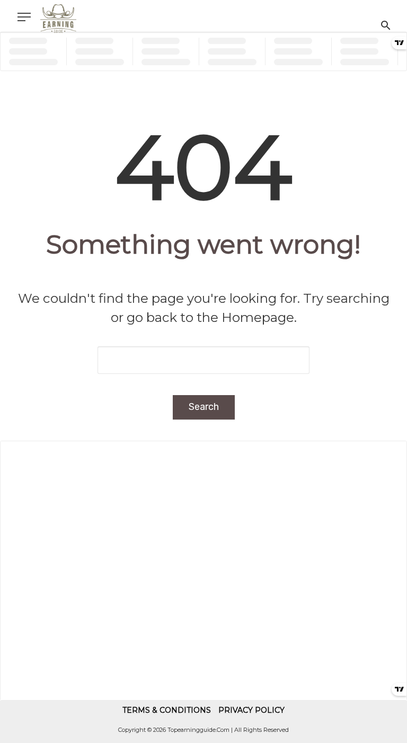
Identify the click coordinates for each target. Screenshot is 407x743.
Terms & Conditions (166, 710)
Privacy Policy (251, 710)
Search (204, 407)
